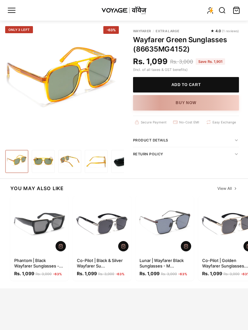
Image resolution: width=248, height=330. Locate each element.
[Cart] (236, 10)
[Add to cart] (61, 246)
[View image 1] (16, 161)
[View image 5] (122, 161)
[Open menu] (11, 10)
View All (224, 188)
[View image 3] (69, 161)
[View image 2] (43, 161)
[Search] (222, 10)
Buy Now (186, 103)
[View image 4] (96, 161)
